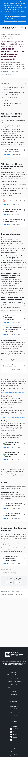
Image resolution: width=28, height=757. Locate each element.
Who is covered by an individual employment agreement (14, 93)
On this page (5, 83)
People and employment (8, 38)
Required (12, 74)
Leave (6, 100)
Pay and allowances (10, 97)
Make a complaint (14, 718)
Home (3, 34)
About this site (14, 748)
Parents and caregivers (14, 678)
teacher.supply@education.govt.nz (12, 392)
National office (14, 709)
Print (2, 594)
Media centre (14, 715)
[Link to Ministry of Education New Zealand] (14, 654)
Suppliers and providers (14, 681)
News (14, 691)
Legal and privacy (14, 755)
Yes (11, 582)
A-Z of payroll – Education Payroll (12, 417)
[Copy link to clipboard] (14, 595)
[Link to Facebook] (17, 595)
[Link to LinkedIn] (19, 595)
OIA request (14, 721)
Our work (14, 684)
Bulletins (14, 697)
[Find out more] (24, 150)
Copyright (14, 751)
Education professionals (14, 34)
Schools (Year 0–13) (7, 36)
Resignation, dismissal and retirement (12, 104)
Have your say (14, 701)
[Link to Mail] (22, 595)
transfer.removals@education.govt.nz (13, 475)
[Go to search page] (22, 28)
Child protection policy (14, 688)
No (19, 582)
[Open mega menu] (25, 28)
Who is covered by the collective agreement (14, 88)
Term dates (14, 694)
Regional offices (14, 712)
